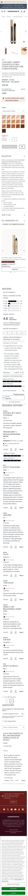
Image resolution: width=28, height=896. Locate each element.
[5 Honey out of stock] (4, 126)
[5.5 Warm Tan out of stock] (23, 122)
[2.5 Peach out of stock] (23, 117)
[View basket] (24, 11)
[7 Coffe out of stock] (18, 126)
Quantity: (5, 136)
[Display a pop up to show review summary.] (14, 264)
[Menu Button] (1, 11)
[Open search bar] (4, 11)
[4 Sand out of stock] (18, 122)
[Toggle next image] (25, 31)
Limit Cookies (13, 888)
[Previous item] (3, 250)
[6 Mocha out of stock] (13, 126)
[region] (13, 866)
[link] (21, 11)
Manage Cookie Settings (13, 884)
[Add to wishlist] (22, 147)
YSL (3, 60)
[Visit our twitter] (8, 809)
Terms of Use (5, 881)
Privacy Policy (18, 879)
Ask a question (15, 81)
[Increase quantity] (14, 139)
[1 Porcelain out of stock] (18, 117)
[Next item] (24, 250)
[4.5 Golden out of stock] (13, 122)
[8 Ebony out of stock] (23, 126)
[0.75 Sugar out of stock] (9, 117)
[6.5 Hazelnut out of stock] (9, 126)
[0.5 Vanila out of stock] (4, 117)
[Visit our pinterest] (23, 809)
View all (23, 89)
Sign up (13, 802)
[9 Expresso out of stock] (4, 131)
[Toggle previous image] (1, 31)
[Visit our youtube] (15, 809)
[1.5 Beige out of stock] (13, 117)
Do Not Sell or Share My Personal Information (13, 832)
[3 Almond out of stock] (9, 122)
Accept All (13, 893)
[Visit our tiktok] (19, 809)
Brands (9, 16)
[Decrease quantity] (4, 139)
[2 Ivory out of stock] (4, 122)
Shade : (4, 107)
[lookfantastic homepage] (13, 11)
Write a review (6, 81)
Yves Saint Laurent (17, 16)
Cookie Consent (13, 829)
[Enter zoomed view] (24, 41)
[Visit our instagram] (11, 809)
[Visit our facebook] (4, 809)
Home (3, 16)
